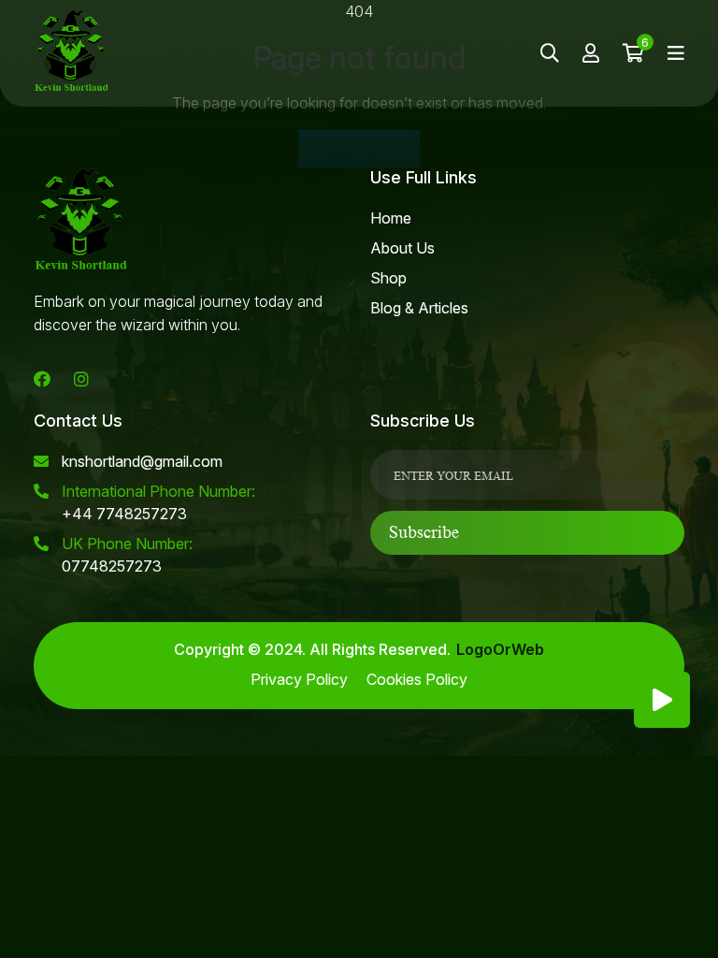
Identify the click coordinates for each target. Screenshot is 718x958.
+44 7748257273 (158, 502)
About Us (402, 248)
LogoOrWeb (500, 650)
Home (390, 218)
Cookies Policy (416, 679)
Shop (388, 278)
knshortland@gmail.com (142, 461)
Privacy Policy (299, 679)
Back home (359, 148)
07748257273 (127, 554)
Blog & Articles (419, 307)
